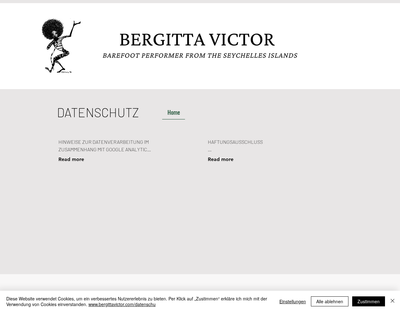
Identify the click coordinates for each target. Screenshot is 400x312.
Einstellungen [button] (292, 301)
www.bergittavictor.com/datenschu (122, 304)
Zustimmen (369, 301)
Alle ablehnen (329, 301)
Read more (71, 159)
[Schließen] (392, 301)
